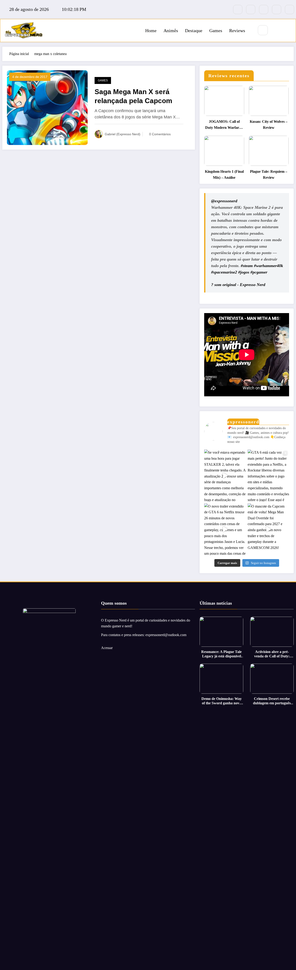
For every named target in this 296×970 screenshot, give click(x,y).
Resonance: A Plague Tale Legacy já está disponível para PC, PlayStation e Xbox (221, 654)
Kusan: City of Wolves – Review (268, 124)
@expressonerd (224, 201)
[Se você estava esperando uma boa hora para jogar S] (225, 475)
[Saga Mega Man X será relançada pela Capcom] (47, 107)
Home (151, 30)
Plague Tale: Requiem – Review (268, 174)
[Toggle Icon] (287, 30)
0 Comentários (160, 134)
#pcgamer (258, 272)
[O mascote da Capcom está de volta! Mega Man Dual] (268, 529)
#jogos (243, 272)
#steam (247, 265)
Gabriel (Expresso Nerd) (122, 134)
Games (215, 30)
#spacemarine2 (224, 272)
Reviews (237, 30)
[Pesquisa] (263, 30)
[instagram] (276, 9)
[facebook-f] (237, 9)
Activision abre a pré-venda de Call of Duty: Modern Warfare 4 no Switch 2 (272, 654)
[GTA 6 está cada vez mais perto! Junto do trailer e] (268, 475)
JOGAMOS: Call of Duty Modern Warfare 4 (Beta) (224, 125)
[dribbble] (263, 9)
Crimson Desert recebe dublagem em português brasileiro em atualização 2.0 (272, 701)
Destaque (193, 30)
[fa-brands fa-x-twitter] (250, 9)
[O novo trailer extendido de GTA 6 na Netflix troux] (225, 529)
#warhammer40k (268, 265)
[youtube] (289, 9)
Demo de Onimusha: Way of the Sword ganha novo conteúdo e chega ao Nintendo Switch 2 (221, 701)
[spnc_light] (276, 30)
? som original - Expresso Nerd (238, 284)
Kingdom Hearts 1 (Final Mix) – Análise (224, 174)
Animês (170, 30)
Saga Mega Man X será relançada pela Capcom (133, 96)
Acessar (107, 648)
